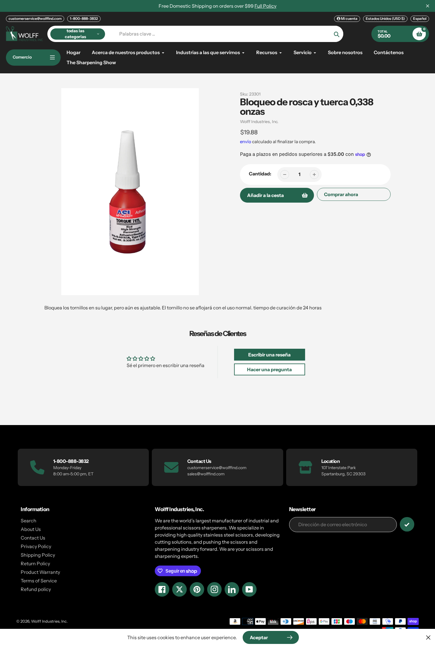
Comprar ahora (341, 194)
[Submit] (407, 524)
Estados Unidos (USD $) (385, 18)
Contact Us (33, 538)
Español (419, 18)
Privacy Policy (36, 546)
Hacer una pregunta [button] (269, 369)
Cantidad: (260, 174)
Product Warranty (40, 572)
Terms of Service (39, 581)
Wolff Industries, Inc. (259, 121)
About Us (31, 529)
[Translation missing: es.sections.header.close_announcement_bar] (428, 6)
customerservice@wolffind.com (35, 18)
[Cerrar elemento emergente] (428, 637)
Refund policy (36, 589)
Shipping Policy (38, 555)
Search (28, 521)
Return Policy (35, 563)
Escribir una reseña (269, 355)
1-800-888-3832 (84, 18)
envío (246, 141)
